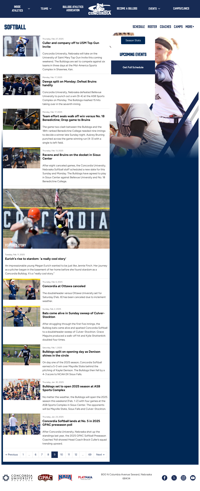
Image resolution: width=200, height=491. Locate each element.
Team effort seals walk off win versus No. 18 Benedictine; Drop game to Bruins (73, 118)
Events (153, 8)
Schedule (139, 26)
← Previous (11, 454)
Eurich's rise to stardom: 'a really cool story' (35, 259)
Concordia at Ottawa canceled (64, 286)
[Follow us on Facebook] (164, 478)
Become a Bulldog (127, 8)
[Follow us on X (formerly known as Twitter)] (174, 478)
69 (89, 454)
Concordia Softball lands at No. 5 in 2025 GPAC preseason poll (71, 422)
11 (69, 454)
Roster (152, 26)
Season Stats (133, 40)
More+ (190, 26)
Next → (100, 454)
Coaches (165, 26)
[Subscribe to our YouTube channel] (192, 478)
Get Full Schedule (133, 67)
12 (76, 454)
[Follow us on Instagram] (183, 478)
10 (61, 454)
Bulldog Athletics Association (73, 8)
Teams (44, 8)
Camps (178, 26)
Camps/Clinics (181, 8)
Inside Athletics (17, 8)
